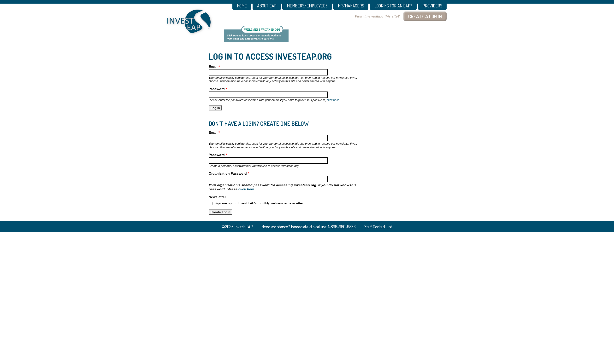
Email (214, 67)
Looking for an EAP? (393, 6)
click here (246, 189)
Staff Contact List (378, 226)
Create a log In (425, 16)
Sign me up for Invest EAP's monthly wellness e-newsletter (258, 203)
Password (218, 89)
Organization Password (229, 173)
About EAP (267, 6)
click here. (333, 100)
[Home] (189, 21)
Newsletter (217, 197)
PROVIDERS (432, 6)
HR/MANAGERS (351, 6)
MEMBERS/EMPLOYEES (307, 6)
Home (242, 6)
